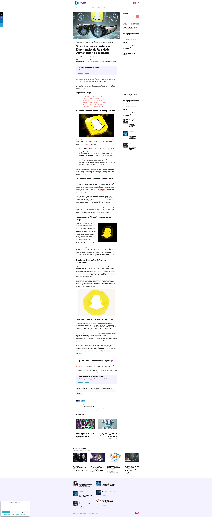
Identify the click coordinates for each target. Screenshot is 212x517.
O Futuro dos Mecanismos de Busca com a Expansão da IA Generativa (129, 41)
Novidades (113, 2)
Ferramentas (120, 2)
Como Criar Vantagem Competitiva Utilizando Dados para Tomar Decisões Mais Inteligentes (134, 147)
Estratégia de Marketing (90, 41)
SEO (126, 463)
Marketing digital (89, 391)
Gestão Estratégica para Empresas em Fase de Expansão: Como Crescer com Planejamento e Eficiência (134, 123)
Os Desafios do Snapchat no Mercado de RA (93, 98)
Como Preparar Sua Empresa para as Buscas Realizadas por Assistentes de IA (131, 35)
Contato (130, 2)
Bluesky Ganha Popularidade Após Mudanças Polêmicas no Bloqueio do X (108, 434)
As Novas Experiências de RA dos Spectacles (93, 96)
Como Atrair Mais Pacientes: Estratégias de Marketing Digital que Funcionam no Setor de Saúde (97, 469)
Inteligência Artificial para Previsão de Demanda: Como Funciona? (129, 53)
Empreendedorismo (106, 498)
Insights (104, 481)
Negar (15, 512)
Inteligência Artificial (96, 388)
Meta (94, 42)
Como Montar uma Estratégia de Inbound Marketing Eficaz (113, 468)
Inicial (90, 2)
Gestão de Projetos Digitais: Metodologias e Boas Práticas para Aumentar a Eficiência (108, 484)
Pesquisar (125, 13)
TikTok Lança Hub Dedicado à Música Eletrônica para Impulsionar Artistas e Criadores (85, 435)
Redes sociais (111, 391)
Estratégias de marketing (83, 388)
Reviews (125, 2)
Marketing (81, 42)
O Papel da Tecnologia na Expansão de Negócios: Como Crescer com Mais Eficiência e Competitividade (133, 135)
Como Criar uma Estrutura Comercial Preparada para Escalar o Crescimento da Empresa (107, 502)
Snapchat (77, 7)
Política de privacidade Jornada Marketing (18, 514)
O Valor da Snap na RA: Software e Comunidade (94, 102)
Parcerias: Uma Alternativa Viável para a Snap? (93, 100)
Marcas (77, 42)
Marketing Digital (105, 2)
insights (107, 372)
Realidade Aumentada (101, 391)
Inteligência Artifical (97, 2)
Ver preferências (24, 512)
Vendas (111, 42)
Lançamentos (112, 41)
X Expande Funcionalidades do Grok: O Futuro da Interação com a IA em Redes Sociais (80, 468)
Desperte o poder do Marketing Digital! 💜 (92, 106)
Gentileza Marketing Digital (82, 366)
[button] (27, 502)
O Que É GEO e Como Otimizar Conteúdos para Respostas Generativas (130, 29)
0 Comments (91, 56)
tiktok (78, 430)
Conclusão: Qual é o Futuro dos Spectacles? (93, 104)
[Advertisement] (131, 74)
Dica (130, 143)
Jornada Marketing (106, 41)
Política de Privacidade (87, 513)
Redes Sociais (102, 42)
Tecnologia (131, 131)
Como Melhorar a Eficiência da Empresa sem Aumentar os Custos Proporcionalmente (108, 493)
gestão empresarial (132, 119)
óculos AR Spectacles (83, 139)
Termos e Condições (7, 514)
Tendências (108, 42)
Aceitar (6, 512)
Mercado (91, 42)
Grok (74, 463)
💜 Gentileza (79, 513)
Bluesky (115, 430)
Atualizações (83, 41)
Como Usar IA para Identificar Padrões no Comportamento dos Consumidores (130, 47)
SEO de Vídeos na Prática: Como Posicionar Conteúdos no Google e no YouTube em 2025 (132, 468)
